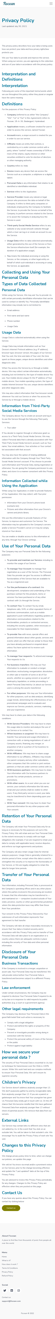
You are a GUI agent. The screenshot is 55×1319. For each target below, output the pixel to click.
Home (4, 1256)
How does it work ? (10, 1264)
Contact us (11, 1208)
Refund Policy (7, 1276)
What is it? (6, 1260)
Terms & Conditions (10, 1268)
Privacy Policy (7, 1272)
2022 (32, 1313)
